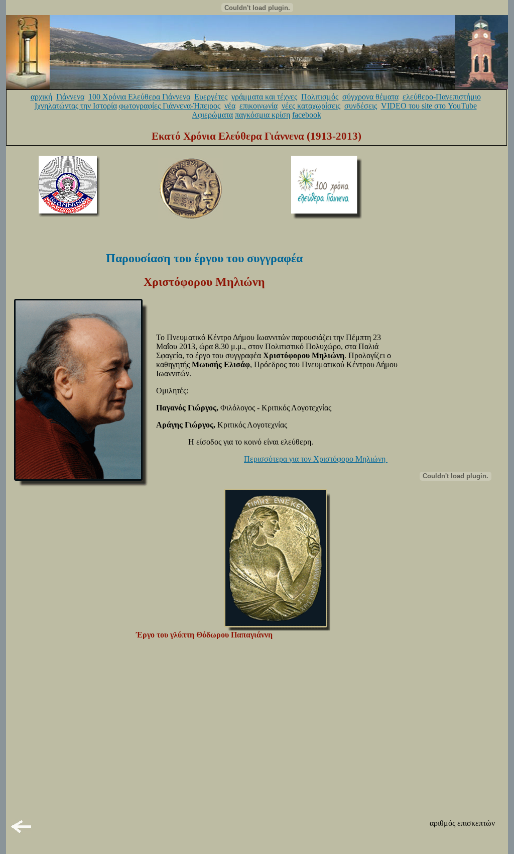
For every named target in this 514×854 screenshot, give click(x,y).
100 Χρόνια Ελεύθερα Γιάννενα (139, 96)
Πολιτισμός (319, 96)
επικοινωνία (258, 105)
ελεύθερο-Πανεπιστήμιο (442, 96)
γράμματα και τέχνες (264, 96)
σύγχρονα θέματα (370, 96)
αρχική (41, 96)
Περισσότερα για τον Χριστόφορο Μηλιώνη (316, 459)
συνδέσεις (360, 105)
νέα (229, 105)
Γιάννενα (70, 96)
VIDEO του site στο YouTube (429, 105)
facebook (306, 115)
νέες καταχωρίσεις (311, 105)
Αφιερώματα (212, 115)
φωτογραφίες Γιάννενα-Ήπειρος (169, 105)
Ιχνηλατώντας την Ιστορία (76, 105)
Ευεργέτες (210, 96)
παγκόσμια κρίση (262, 115)
